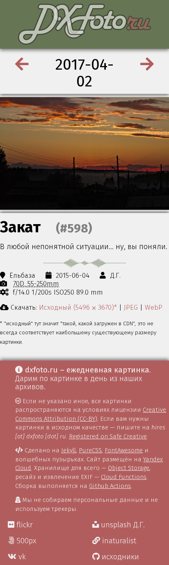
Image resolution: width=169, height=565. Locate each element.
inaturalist (118, 540)
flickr (23, 524)
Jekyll (68, 450)
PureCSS (90, 450)
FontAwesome (124, 450)
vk (21, 556)
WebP (153, 307)
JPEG (131, 307)
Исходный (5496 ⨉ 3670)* (78, 307)
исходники (119, 556)
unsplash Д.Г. (122, 524)
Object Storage (128, 468)
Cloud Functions (123, 477)
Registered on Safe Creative (108, 436)
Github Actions (110, 486)
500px (25, 540)
